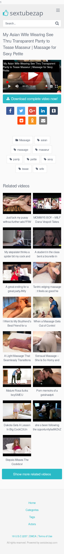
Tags (32, 517)
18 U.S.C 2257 (19, 536)
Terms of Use (45, 536)
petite (33, 159)
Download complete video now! (34, 98)
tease (25, 169)
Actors (32, 524)
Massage (24, 140)
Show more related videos (32, 473)
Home (32, 503)
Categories (32, 510)
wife (41, 169)
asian (43, 140)
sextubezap (25, 13)
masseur (43, 150)
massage (22, 150)
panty (16, 159)
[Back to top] (58, 547)
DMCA (32, 536)
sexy (50, 159)
